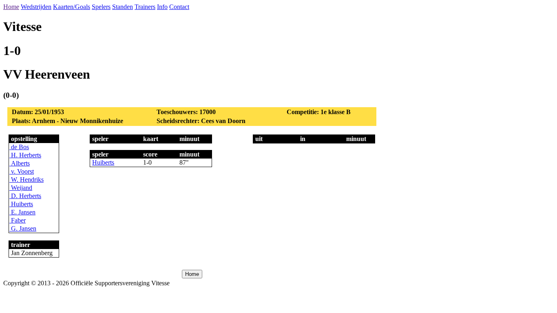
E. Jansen (22, 212)
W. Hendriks (26, 179)
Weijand (20, 187)
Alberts (19, 163)
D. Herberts (25, 195)
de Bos (19, 146)
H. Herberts (25, 155)
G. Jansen (22, 228)
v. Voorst (21, 171)
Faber (17, 220)
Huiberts (21, 204)
